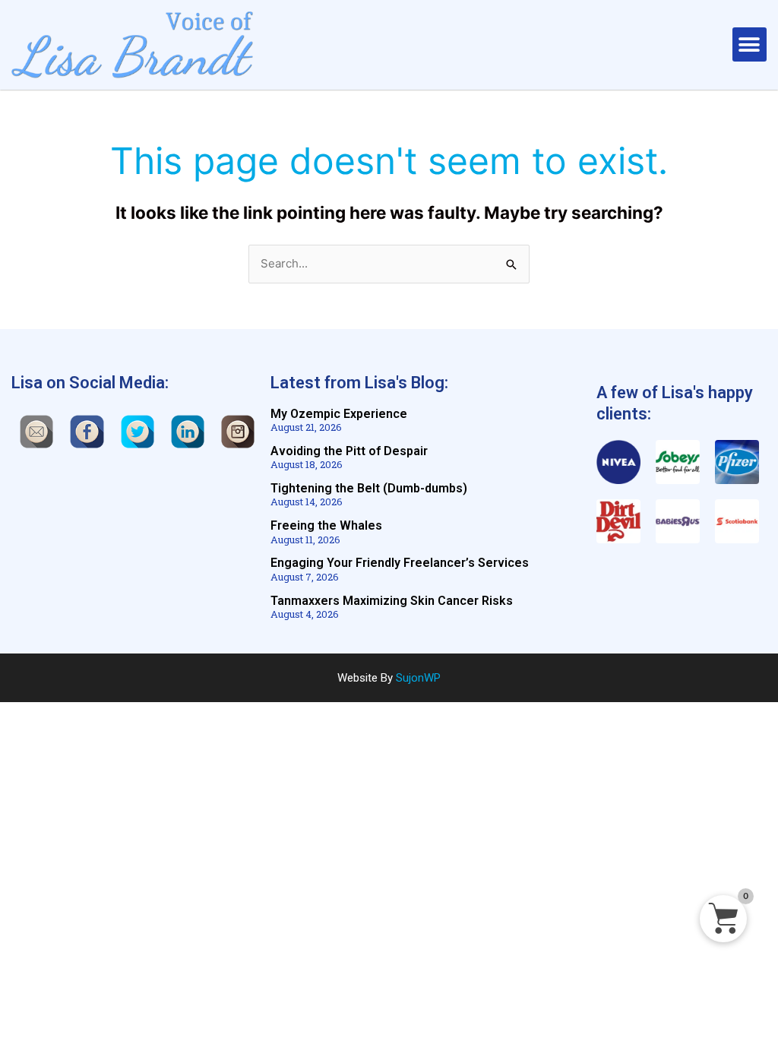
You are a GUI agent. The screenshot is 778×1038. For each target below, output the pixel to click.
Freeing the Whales (326, 525)
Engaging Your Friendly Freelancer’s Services (399, 562)
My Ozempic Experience (338, 414)
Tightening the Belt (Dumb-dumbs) (368, 488)
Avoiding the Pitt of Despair (349, 451)
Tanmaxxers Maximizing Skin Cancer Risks (391, 600)
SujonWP (418, 678)
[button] (749, 44)
